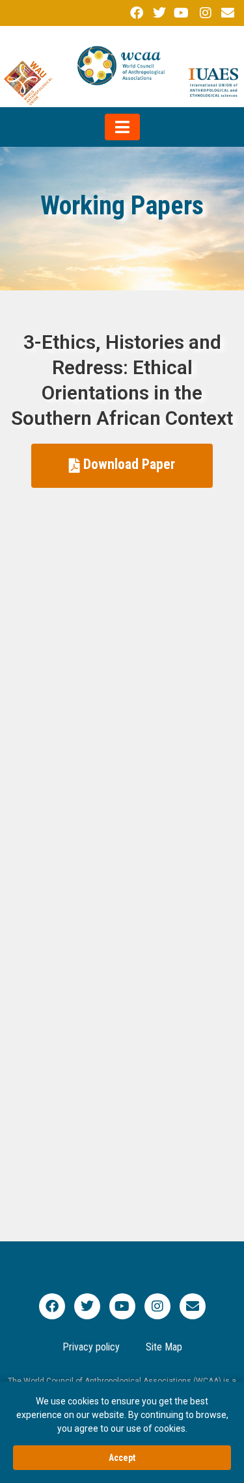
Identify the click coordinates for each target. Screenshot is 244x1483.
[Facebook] (52, 1306)
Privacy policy (91, 1347)
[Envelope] (193, 1306)
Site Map (164, 1347)
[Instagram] (157, 1306)
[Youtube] (122, 1306)
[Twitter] (87, 1306)
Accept (122, 1457)
